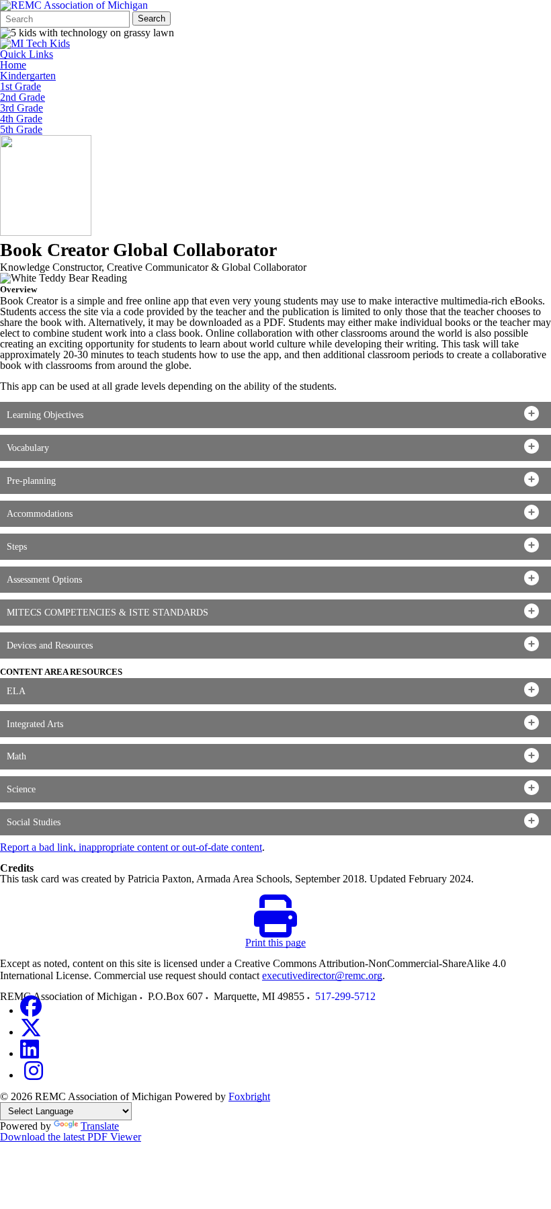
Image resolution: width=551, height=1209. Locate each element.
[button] (275, 415)
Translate (100, 1126)
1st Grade (20, 86)
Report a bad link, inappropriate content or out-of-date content (131, 847)
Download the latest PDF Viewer (70, 1136)
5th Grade (21, 129)
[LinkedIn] (29, 1053)
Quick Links (26, 54)
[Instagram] (33, 1075)
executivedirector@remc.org (322, 975)
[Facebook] (31, 1010)
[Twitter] (31, 1032)
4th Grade (21, 119)
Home (13, 65)
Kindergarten (28, 76)
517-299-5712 (345, 996)
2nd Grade (22, 97)
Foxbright (249, 1096)
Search (151, 18)
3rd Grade (21, 108)
